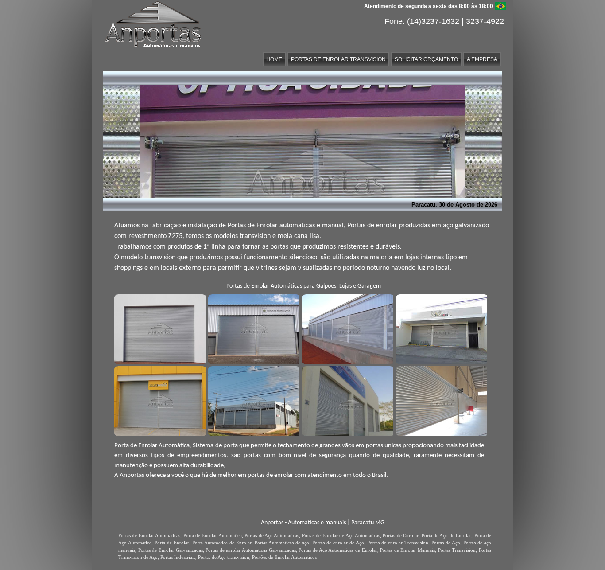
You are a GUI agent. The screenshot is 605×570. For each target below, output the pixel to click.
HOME (274, 59)
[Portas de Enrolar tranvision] (440, 328)
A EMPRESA (482, 59)
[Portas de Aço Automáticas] (346, 328)
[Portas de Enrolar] (252, 328)
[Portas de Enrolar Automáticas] (159, 400)
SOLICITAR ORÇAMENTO (426, 59)
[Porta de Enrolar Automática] (159, 328)
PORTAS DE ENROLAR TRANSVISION (338, 59)
